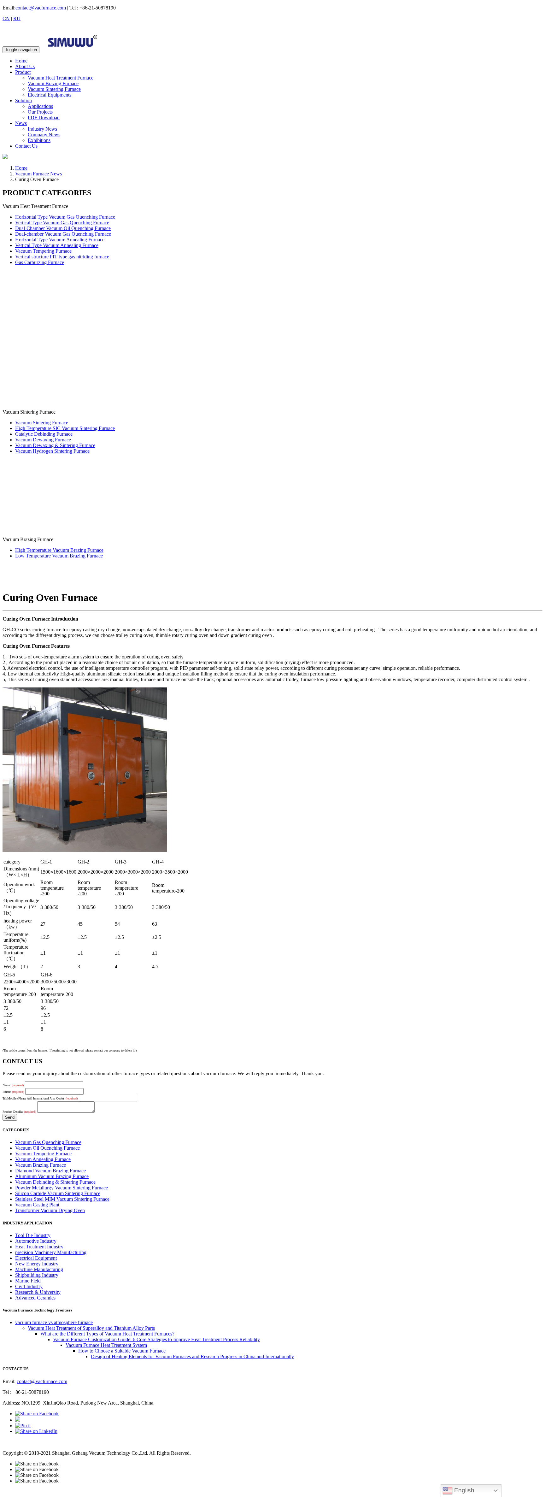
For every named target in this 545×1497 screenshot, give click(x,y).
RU (17, 18)
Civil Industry (29, 1286)
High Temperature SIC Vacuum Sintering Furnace (65, 428)
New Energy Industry (36, 1263)
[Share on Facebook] (37, 1413)
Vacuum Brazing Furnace (53, 83)
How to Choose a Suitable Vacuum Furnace (122, 1350)
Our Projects (40, 112)
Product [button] (23, 72)
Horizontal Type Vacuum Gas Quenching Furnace (65, 217)
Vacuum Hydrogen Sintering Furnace (52, 451)
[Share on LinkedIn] (36, 1431)
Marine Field (28, 1280)
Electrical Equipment (36, 1258)
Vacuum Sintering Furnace (54, 89)
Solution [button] (23, 100)
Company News (44, 134)
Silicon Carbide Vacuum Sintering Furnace (57, 1193)
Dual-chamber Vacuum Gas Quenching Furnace (63, 234)
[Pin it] (23, 1425)
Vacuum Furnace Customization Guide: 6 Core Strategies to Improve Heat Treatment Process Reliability (156, 1339)
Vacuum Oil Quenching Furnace (47, 1148)
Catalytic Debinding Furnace (44, 434)
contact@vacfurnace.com (40, 7)
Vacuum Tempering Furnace (43, 251)
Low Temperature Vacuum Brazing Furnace (59, 555)
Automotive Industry (35, 1241)
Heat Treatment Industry (39, 1246)
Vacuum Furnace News (38, 173)
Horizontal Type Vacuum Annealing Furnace (59, 239)
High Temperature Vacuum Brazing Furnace (59, 550)
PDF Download (44, 117)
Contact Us (26, 146)
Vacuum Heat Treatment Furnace (60, 77)
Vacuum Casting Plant (37, 1204)
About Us (25, 66)
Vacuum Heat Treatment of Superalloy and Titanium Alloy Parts (91, 1328)
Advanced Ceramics (35, 1297)
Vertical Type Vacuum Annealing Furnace (56, 245)
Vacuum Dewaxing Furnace (43, 439)
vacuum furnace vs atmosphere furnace (54, 1322)
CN (6, 18)
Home (21, 60)
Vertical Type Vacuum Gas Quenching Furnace (62, 222)
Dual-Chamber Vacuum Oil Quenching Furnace (63, 228)
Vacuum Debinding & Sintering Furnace (55, 1182)
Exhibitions (39, 140)
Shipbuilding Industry (36, 1275)
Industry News (42, 129)
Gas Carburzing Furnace (39, 262)
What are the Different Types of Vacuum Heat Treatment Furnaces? (107, 1333)
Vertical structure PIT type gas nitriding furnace (62, 256)
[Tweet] (17, 1420)
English (463, 1490)
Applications (40, 106)
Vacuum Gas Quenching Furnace (48, 1142)
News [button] (21, 123)
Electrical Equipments (49, 94)
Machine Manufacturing (39, 1269)
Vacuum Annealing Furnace (43, 1159)
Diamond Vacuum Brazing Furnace (50, 1170)
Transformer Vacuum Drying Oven (50, 1210)
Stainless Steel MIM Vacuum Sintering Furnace (62, 1199)
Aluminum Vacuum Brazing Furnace (52, 1176)
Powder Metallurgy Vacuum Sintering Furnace (61, 1187)
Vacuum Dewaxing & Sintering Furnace (55, 445)
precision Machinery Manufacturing (50, 1252)
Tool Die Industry (32, 1235)
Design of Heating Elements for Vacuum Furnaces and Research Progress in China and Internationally (192, 1356)
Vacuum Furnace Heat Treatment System (106, 1345)
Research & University (38, 1292)
